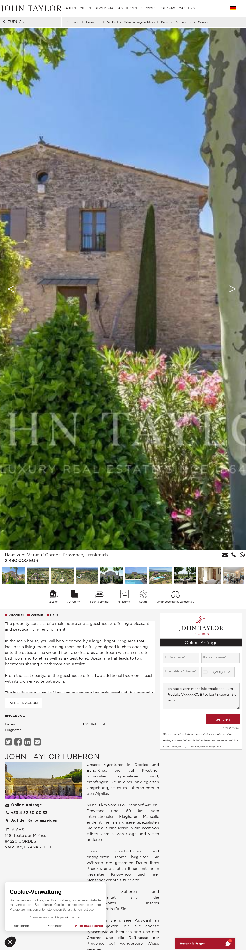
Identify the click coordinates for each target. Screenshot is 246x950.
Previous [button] (11, 289)
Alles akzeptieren (89, 926)
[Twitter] (9, 742)
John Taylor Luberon (52, 756)
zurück (16, 21)
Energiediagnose (23, 703)
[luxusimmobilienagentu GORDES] (43, 781)
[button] (10, 942)
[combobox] (207, 672)
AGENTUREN (127, 8)
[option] (123, 289)
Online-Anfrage (26, 805)
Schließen (21, 926)
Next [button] (232, 289)
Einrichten (55, 926)
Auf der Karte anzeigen (33, 820)
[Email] (38, 742)
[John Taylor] (31, 8)
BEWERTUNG (104, 8)
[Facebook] (18, 742)
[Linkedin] (28, 742)
